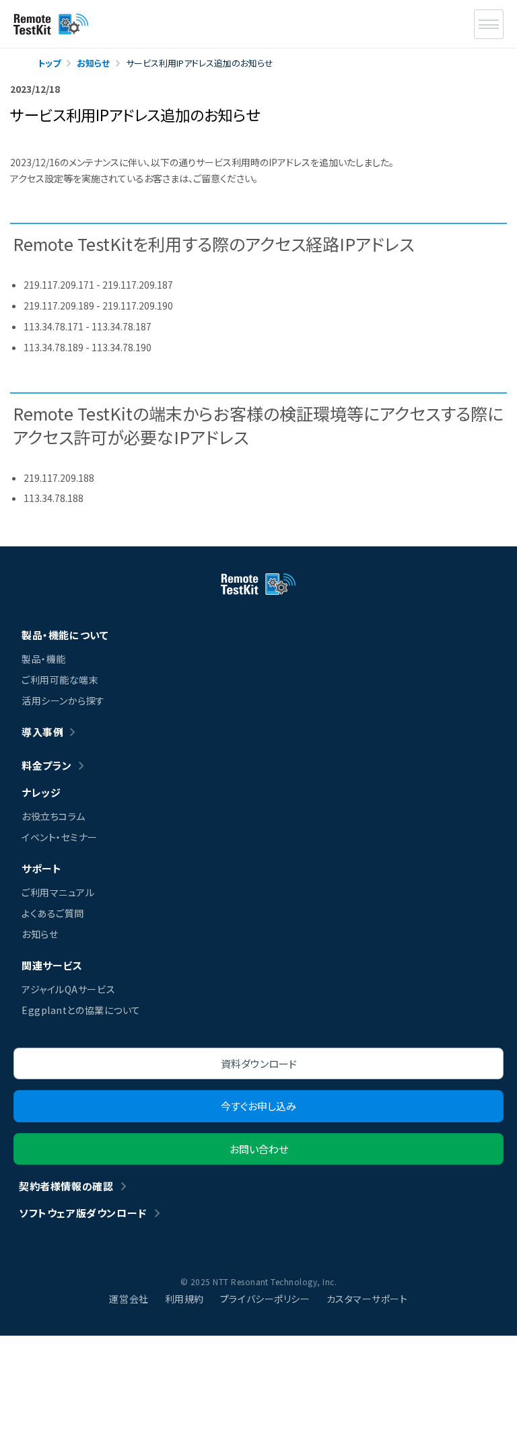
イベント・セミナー (60, 837)
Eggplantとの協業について (81, 1010)
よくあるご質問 (53, 913)
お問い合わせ (259, 1149)
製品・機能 (44, 658)
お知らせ (40, 934)
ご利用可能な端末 (60, 679)
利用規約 (184, 1298)
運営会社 (128, 1298)
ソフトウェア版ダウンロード (83, 1213)
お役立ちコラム (53, 816)
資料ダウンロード (259, 1063)
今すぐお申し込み (258, 1106)
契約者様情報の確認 (66, 1186)
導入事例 (42, 732)
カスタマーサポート (367, 1298)
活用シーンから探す (63, 700)
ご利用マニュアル (58, 892)
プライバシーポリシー (265, 1298)
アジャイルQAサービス (68, 989)
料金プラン (47, 765)
